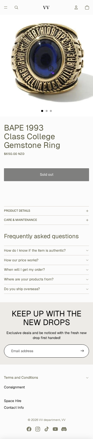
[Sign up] (82, 351)
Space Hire (12, 401)
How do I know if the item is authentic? (35, 250)
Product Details (17, 211)
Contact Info (14, 407)
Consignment (14, 387)
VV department (49, 420)
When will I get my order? (24, 269)
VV (63, 420)
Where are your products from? (29, 279)
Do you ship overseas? (22, 289)
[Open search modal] (16, 7)
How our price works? (21, 260)
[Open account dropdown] (76, 7)
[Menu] (5, 7)
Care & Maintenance (20, 220)
